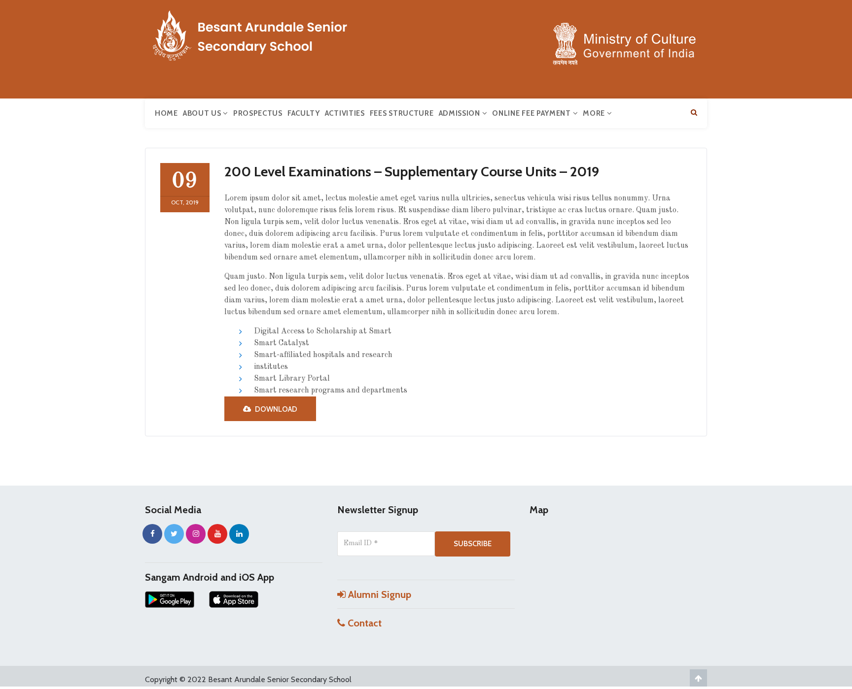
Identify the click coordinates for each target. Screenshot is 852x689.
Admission (460, 113)
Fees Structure (402, 113)
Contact (363, 623)
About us (203, 113)
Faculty (303, 113)
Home (166, 113)
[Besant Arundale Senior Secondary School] (278, 33)
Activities (345, 113)
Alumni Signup (378, 594)
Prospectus (258, 113)
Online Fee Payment (532, 113)
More (595, 113)
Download (275, 409)
